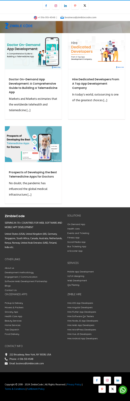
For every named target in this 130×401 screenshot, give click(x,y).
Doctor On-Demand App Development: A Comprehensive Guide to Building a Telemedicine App (33, 85)
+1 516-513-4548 (25, 359)
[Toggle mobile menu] (123, 26)
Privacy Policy (74, 384)
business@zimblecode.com (80, 17)
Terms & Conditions (15, 389)
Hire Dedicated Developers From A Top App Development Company (95, 83)
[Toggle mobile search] (117, 26)
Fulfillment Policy (36, 389)
